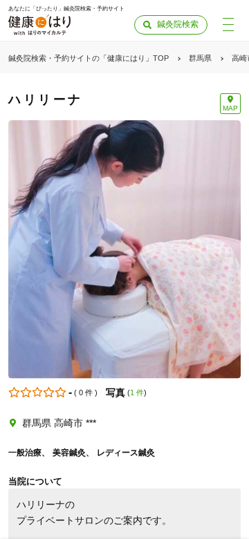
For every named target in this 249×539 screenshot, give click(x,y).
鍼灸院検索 (178, 24)
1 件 (137, 392)
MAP (230, 108)
